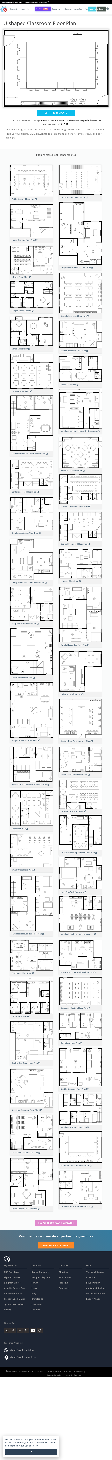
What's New (65, 1277)
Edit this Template (56, 112)
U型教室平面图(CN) (92, 120)
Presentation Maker (14, 1298)
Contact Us (64, 1288)
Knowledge (37, 1298)
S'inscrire (92, 9)
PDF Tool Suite (11, 1272)
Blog (34, 1293)
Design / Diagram (41, 1277)
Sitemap (36, 1309)
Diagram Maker (12, 1282)
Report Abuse (93, 1298)
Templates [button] (77, 9)
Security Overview (95, 1293)
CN (67, 124)
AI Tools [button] (41, 8)
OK (31, 1451)
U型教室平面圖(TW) (74, 120)
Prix (86, 9)
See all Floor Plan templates (56, 1222)
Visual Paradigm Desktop (36, 2)
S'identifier (101, 9)
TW (64, 124)
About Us (63, 1272)
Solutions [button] (67, 9)
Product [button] (13, 9)
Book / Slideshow (40, 1272)
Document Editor (13, 1293)
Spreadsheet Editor (14, 1304)
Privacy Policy (93, 1282)
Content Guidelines (96, 1288)
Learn (34, 1288)
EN (61, 124)
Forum (35, 1282)
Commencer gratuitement (56, 1245)
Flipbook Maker (12, 1277)
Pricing (7, 1309)
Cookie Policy (31, 1445)
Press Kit (63, 1282)
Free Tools (37, 1304)
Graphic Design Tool (14, 1288)
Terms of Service (95, 1272)
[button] (27, 9)
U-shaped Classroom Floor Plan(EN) (48, 120)
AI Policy (90, 1277)
